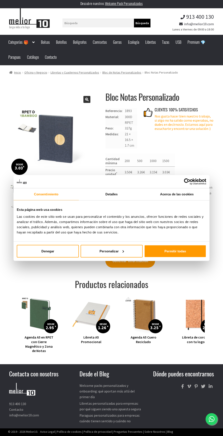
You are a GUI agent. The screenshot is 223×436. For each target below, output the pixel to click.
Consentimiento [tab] (46, 194)
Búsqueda (142, 23)
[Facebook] (182, 386)
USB (178, 43)
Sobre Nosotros (154, 432)
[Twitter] (203, 386)
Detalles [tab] (111, 194)
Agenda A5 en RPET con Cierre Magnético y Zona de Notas (39, 344)
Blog (170, 432)
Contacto (51, 58)
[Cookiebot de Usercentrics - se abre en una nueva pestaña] (187, 181)
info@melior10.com (199, 24)
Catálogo (33, 58)
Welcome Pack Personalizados (124, 4)
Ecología (133, 43)
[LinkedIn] (211, 386)
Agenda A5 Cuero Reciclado (143, 339)
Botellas (61, 43)
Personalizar (109, 251)
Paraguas (14, 58)
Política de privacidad (98, 432)
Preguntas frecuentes (128, 432)
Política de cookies (69, 432)
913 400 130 (200, 16)
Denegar (47, 251)
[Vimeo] (189, 386)
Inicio (17, 72)
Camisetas (100, 43)
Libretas (150, 43)
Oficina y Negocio (35, 72)
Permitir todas (175, 251)
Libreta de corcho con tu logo (195, 339)
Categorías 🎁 (18, 43)
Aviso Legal (47, 432)
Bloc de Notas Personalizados (121, 72)
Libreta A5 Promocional (91, 339)
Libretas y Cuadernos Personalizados (75, 72)
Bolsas (45, 43)
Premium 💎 (196, 43)
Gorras (117, 43)
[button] (86, 99)
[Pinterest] (196, 386)
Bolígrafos (80, 43)
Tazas (165, 43)
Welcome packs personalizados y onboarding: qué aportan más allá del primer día (107, 391)
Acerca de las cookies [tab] (177, 194)
